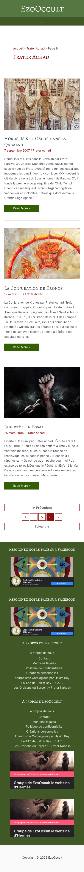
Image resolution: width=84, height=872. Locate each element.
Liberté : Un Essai (23, 426)
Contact (44, 658)
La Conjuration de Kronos (33, 288)
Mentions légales (44, 663)
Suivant (42, 527)
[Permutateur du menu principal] (42, 21)
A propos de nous (42, 652)
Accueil (18, 48)
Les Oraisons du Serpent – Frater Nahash (42, 687)
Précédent (42, 508)
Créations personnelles (42, 673)
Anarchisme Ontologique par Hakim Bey (42, 678)
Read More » (21, 209)
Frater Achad (35, 48)
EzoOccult (42, 8)
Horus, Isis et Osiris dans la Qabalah (35, 141)
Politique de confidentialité (44, 668)
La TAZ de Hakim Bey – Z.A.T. (42, 683)
